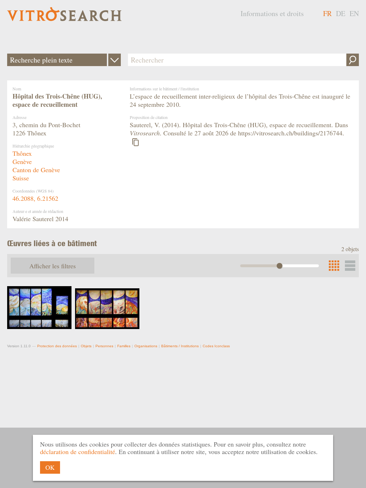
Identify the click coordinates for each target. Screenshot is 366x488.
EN (354, 13)
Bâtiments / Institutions (180, 346)
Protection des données (57, 346)
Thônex (22, 153)
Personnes (104, 346)
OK (50, 467)
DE (340, 13)
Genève (22, 161)
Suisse (21, 178)
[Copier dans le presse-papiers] (135, 142)
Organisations (145, 346)
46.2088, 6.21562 (35, 198)
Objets (86, 346)
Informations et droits (272, 13)
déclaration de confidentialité (77, 451)
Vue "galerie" (350, 265)
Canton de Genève (36, 169)
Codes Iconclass (216, 346)
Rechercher (352, 60)
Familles (123, 346)
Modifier (114, 60)
